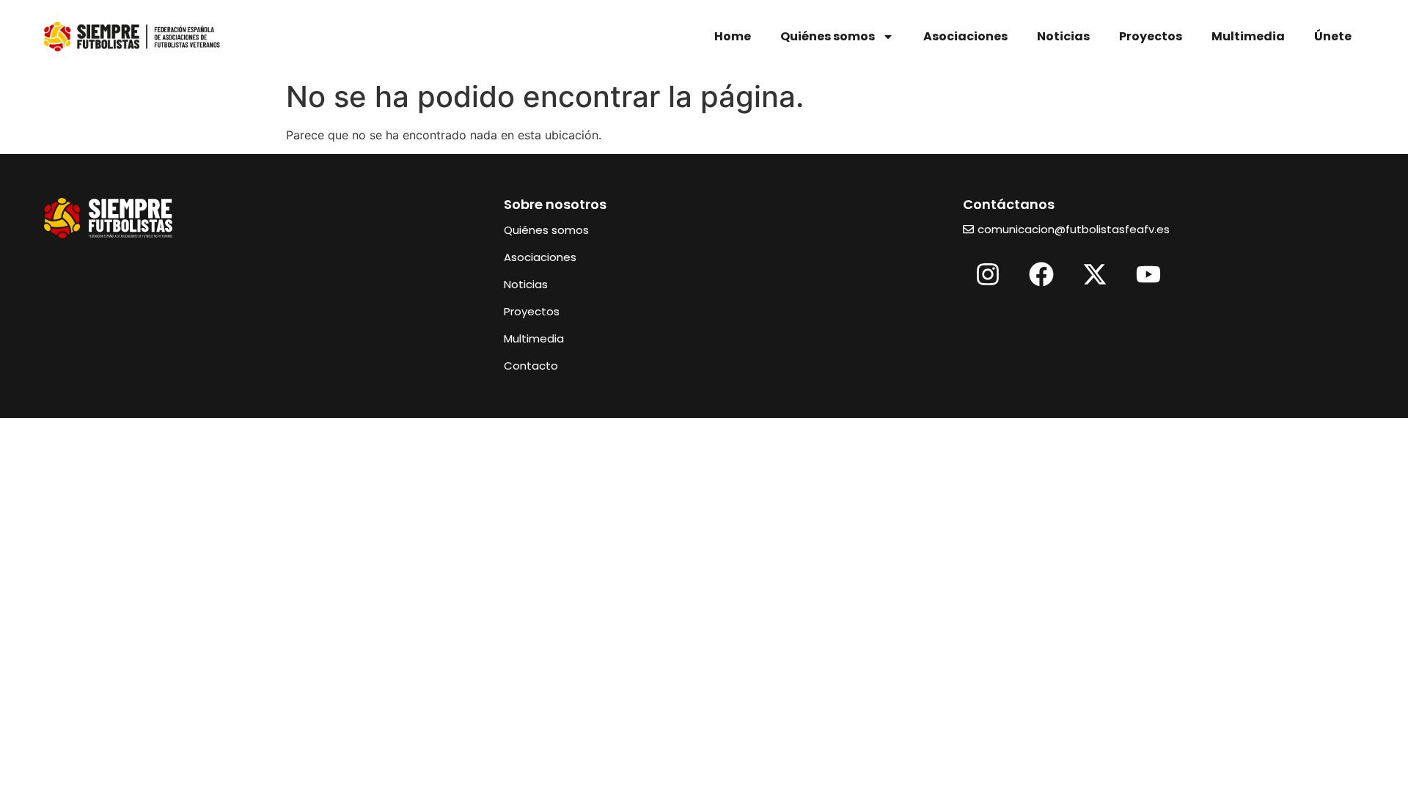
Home (732, 36)
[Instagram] (988, 274)
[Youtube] (1148, 274)
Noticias (1063, 36)
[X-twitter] (1095, 274)
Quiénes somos (827, 36)
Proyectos (1150, 36)
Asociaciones (965, 36)
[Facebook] (1041, 274)
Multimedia (1248, 36)
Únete (1333, 36)
